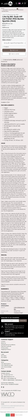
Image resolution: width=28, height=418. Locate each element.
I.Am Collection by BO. (7, 365)
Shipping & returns (6, 349)
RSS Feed (12, 407)
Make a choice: (7, 40)
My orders (3, 356)
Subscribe (23, 320)
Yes (7, 415)
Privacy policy (4, 348)
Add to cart (15, 50)
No (12, 415)
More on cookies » (19, 414)
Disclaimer (17, 405)
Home (2, 8)
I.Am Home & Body (6, 367)
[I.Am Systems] (8, 3)
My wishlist (4, 357)
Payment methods (6, 346)
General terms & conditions (8, 344)
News (2, 368)
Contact (3, 341)
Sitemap (7, 407)
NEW (2, 362)
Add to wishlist (15, 54)
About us (3, 343)
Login (2, 354)
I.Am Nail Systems (6, 363)
